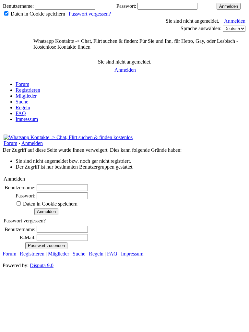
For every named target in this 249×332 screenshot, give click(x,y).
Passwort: (126, 6)
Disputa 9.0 (41, 265)
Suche (22, 101)
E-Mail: (27, 237)
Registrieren (28, 90)
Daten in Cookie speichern (38, 14)
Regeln (23, 107)
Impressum (27, 119)
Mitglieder (26, 96)
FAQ (21, 113)
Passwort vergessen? (90, 14)
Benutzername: (18, 6)
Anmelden (234, 21)
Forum (22, 84)
